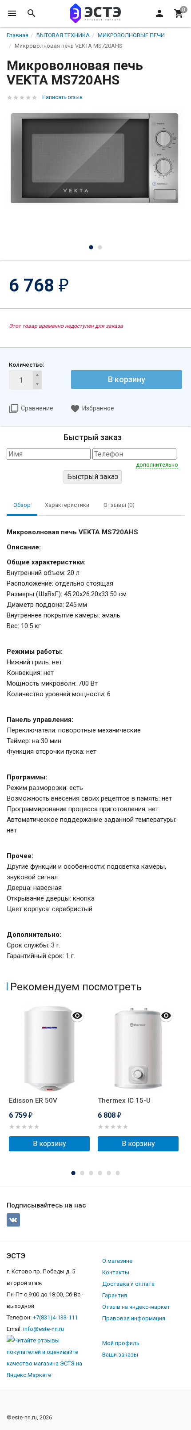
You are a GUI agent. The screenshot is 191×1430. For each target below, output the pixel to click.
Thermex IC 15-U (124, 1100)
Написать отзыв (62, 97)
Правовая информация (133, 1318)
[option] (95, 157)
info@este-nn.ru (43, 1329)
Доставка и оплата (128, 1283)
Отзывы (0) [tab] (119, 505)
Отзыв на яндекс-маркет (136, 1306)
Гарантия (114, 1295)
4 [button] (100, 1173)
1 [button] (91, 247)
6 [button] (117, 1173)
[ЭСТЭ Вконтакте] (13, 1220)
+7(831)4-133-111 (55, 1317)
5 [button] (108, 1173)
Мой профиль (120, 1343)
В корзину (126, 379)
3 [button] (91, 1173)
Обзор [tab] (22, 505)
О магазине (117, 1260)
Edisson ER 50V (33, 1100)
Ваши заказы (120, 1354)
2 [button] (100, 247)
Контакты (115, 1272)
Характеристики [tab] (67, 505)
